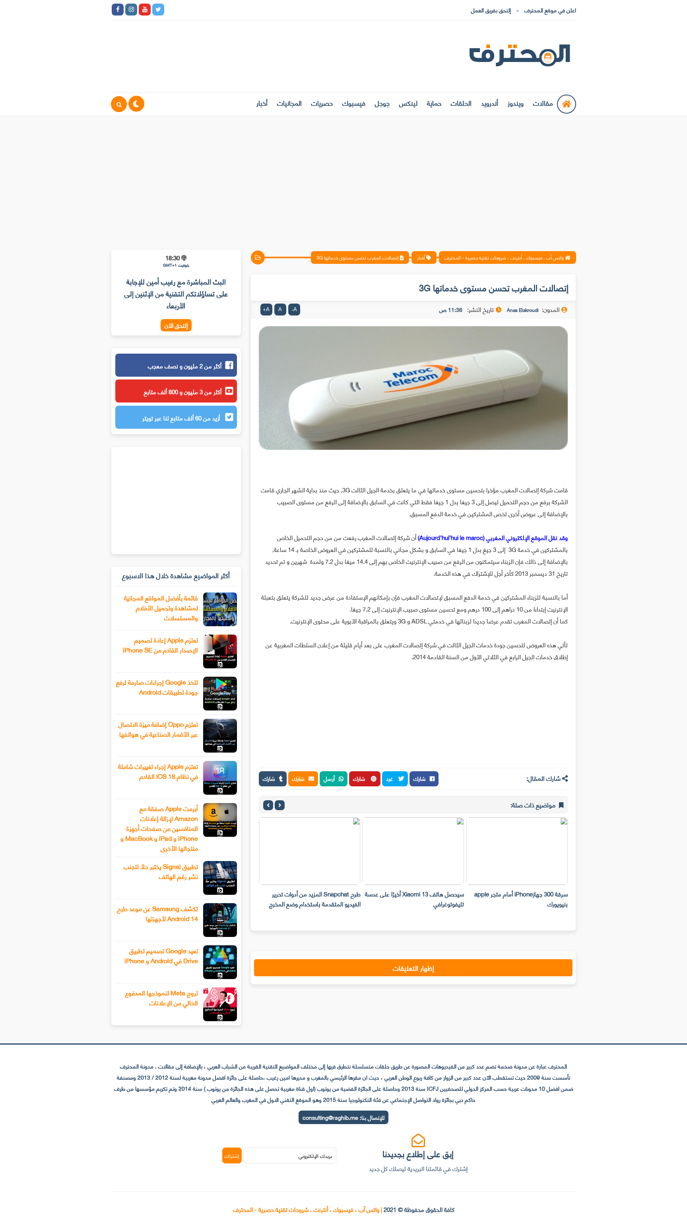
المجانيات (289, 102)
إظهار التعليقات (413, 967)
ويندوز (516, 102)
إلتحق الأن (176, 325)
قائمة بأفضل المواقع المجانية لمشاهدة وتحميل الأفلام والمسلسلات (161, 607)
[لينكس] (185, 9)
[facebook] (118, 9)
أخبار (262, 102)
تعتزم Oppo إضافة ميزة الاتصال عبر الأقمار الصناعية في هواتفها (158, 729)
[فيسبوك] (212, 9)
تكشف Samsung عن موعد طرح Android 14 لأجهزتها (157, 913)
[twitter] (158, 9)
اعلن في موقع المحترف (550, 10)
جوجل (382, 102)
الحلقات (461, 102)
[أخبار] (253, 9)
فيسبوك (353, 102)
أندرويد (489, 102)
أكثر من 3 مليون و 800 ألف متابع (182, 391)
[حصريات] (226, 9)
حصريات (322, 102)
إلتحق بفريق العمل (491, 10)
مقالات (543, 102)
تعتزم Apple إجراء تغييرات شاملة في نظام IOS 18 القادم (158, 771)
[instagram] (131, 9)
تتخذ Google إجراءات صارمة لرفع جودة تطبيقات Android (157, 687)
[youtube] (145, 9)
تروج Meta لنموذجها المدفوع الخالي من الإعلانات (161, 997)
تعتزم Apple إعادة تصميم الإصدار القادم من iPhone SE (160, 644)
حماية (434, 102)
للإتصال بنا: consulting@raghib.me (343, 1117)
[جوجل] (199, 9)
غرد (390, 778)
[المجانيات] (239, 9)
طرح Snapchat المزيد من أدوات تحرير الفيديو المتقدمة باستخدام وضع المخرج (315, 898)
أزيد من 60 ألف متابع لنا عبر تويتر (181, 417)
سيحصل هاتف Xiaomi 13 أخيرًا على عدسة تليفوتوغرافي (414, 898)
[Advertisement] (343, 177)
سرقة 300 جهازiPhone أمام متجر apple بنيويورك (521, 898)
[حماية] (172, 9)
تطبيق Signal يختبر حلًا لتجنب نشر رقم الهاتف (161, 871)
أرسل (329, 778)
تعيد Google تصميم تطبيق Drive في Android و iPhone (161, 955)
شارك (419, 778)
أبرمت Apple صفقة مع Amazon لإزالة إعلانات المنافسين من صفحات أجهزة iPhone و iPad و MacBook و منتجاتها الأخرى (159, 828)
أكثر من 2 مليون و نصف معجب (184, 365)
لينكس (408, 102)
